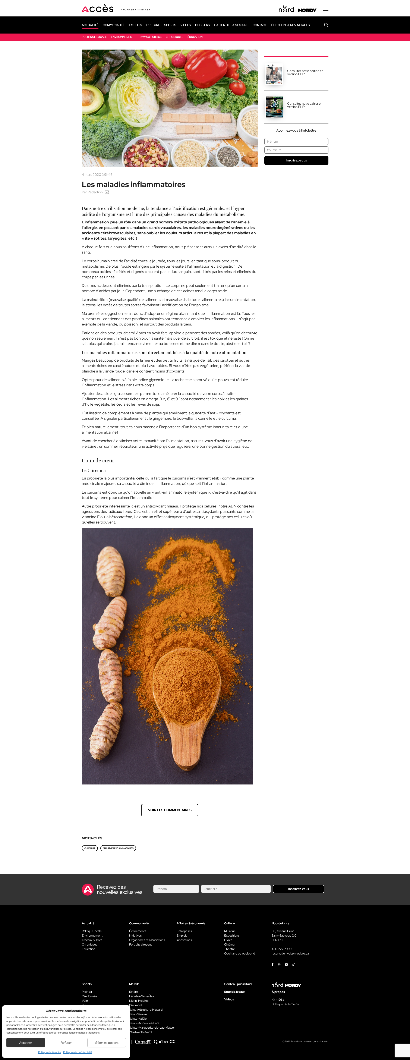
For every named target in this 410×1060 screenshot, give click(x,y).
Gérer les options (107, 1043)
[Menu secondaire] (325, 10)
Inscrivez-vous (296, 160)
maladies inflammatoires (118, 848)
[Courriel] (107, 192)
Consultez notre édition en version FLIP (305, 72)
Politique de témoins (49, 1052)
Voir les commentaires (170, 810)
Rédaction (95, 192)
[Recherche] (323, 25)
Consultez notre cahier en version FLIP (304, 105)
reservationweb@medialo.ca (290, 953)
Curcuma (89, 848)
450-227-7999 (282, 949)
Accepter (25, 1043)
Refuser (66, 1043)
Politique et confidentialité (77, 1052)
